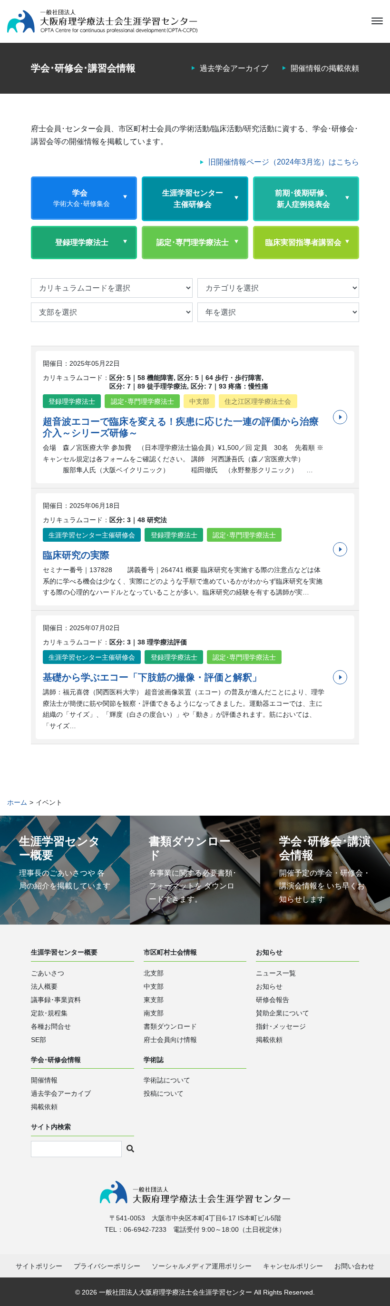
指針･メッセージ (281, 1026)
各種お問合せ (51, 1026)
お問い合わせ (354, 1266)
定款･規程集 (49, 1013)
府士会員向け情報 (170, 1039)
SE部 (38, 1039)
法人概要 (44, 986)
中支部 (154, 986)
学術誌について (167, 1080)
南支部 (154, 1013)
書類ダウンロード (170, 1026)
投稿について (164, 1093)
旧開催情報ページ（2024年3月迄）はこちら (283, 162)
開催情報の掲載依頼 (325, 68)
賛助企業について (282, 1013)
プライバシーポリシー (107, 1266)
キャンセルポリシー (293, 1266)
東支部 (154, 1000)
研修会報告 (272, 1000)
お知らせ (269, 986)
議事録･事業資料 (56, 1000)
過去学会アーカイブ (234, 68)
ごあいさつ (47, 973)
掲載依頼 (269, 1039)
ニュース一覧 (276, 973)
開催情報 (44, 1080)
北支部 (154, 973)
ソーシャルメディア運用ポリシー (202, 1266)
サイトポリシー (39, 1266)
